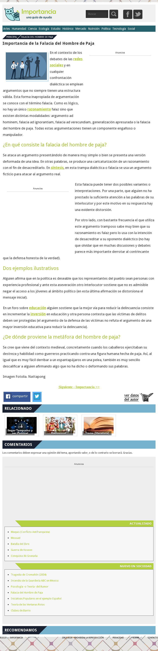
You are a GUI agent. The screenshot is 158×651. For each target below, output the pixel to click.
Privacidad (118, 638)
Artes (6, 28)
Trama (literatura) (97, 433)
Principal (11, 37)
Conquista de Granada (24, 555)
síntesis (57, 168)
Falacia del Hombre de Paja (37, 37)
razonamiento (39, 109)
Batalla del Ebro (20, 543)
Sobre (136, 638)
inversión (38, 314)
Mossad (15, 537)
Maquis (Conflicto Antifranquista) (30, 531)
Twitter (137, 14)
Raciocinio (58, 433)
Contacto (153, 638)
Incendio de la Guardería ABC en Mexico (35, 580)
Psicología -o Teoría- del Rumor (29, 586)
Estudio (55, 28)
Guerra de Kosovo (21, 549)
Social (131, 28)
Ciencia (32, 28)
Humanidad (19, 28)
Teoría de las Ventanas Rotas (28, 604)
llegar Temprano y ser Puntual (20, 432)
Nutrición (94, 28)
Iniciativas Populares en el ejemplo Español (36, 598)
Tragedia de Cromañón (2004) (28, 574)
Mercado (80, 28)
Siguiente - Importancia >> (79, 387)
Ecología (44, 28)
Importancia (30, 14)
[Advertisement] (120, 83)
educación (37, 308)
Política (105, 28)
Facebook (127, 14)
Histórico (67, 28)
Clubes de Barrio (21, 610)
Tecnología (119, 28)
